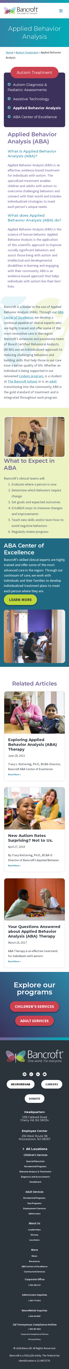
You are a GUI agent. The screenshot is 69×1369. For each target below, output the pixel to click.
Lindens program (31, 376)
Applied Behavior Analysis (37, 108)
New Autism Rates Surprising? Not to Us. (30, 838)
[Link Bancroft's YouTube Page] (45, 1074)
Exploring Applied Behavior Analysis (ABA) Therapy (32, 744)
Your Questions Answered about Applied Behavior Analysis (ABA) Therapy (34, 931)
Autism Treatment (27, 52)
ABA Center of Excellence (35, 117)
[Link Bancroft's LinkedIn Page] (38, 1074)
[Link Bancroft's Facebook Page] (24, 1074)
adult (53, 381)
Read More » (14, 774)
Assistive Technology (31, 99)
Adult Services (34, 1192)
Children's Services (36, 1155)
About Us (34, 1223)
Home (9, 52)
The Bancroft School (22, 381)
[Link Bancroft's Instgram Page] (31, 1074)
